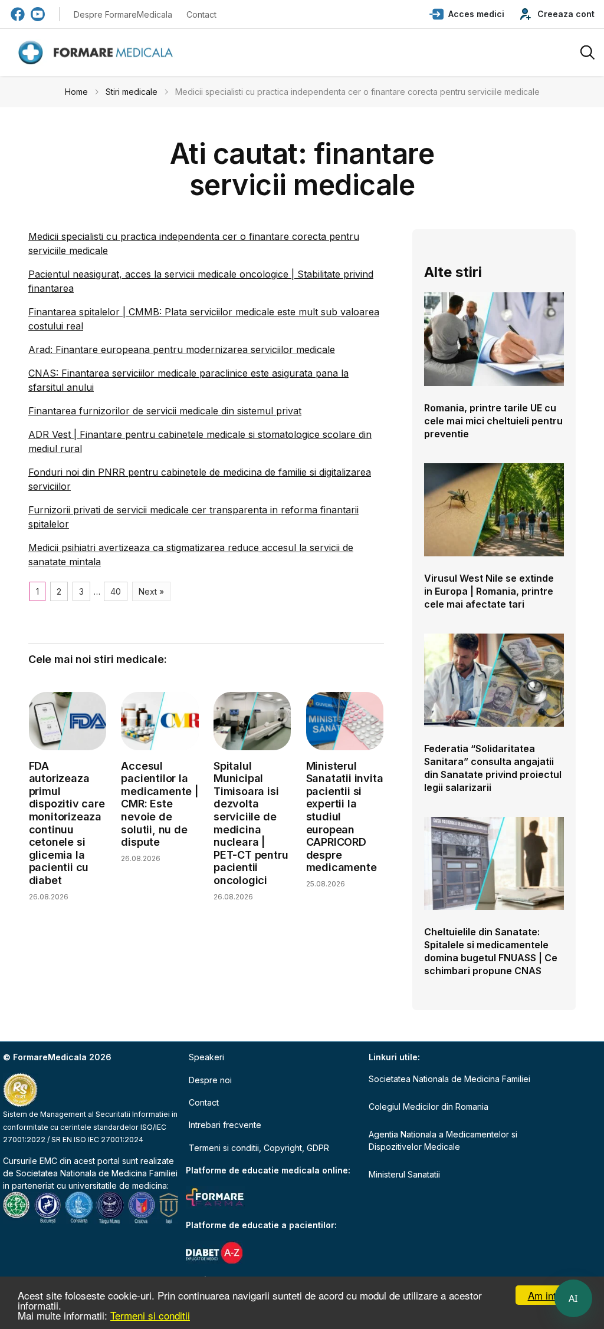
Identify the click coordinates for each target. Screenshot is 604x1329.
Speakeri (206, 1057)
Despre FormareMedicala (123, 14)
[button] (466, 14)
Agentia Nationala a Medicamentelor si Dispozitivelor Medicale (443, 1140)
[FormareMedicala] (97, 53)
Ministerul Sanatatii (404, 1174)
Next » (151, 591)
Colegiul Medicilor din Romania (428, 1107)
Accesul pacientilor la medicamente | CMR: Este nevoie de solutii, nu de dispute (159, 804)
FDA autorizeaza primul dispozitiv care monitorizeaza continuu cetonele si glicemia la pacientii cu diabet (67, 823)
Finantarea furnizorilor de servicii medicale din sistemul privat (164, 411)
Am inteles (551, 1295)
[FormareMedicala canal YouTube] (38, 14)
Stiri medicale (131, 92)
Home (76, 92)
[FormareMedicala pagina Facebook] (17, 14)
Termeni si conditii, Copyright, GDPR (259, 1148)
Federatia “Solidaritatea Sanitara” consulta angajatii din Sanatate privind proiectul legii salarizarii (493, 768)
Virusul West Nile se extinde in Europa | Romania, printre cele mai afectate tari (489, 591)
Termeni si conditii (150, 1315)
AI (573, 1298)
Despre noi (210, 1080)
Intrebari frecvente (225, 1125)
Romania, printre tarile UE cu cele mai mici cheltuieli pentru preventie (493, 421)
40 (115, 591)
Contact (201, 14)
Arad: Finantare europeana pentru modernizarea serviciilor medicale (181, 349)
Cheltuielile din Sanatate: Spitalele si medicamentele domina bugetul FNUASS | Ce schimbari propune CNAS (490, 951)
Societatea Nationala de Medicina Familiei (97, 1173)
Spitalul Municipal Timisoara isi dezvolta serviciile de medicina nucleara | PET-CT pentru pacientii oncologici (251, 823)
